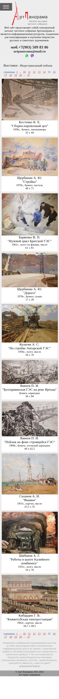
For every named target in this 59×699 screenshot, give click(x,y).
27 (28, 75)
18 (10, 75)
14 (44, 71)
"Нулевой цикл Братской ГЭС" (30, 241)
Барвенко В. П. (29, 237)
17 (5, 75)
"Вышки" (29, 500)
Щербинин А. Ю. (29, 178)
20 (20, 75)
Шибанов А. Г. (29, 555)
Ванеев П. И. (29, 386)
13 (39, 71)
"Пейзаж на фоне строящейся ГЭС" (29, 442)
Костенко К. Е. (29, 122)
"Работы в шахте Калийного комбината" (30, 561)
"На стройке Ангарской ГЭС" (29, 348)
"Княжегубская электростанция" (29, 619)
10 (24, 71)
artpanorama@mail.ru (29, 666)
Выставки (10, 65)
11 (29, 71)
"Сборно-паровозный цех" (29, 126)
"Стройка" (29, 182)
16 (54, 71)
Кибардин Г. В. (29, 615)
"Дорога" (29, 293)
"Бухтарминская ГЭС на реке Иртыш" (29, 389)
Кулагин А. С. (29, 344)
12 (34, 71)
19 (15, 75)
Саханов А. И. (29, 496)
